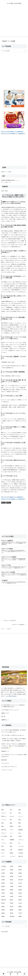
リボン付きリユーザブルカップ (9, 766)
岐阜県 (3, 889)
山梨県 (11, 886)
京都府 (20, 893)
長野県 (20, 886)
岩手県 (3, 869)
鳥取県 (11, 899)
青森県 (20, 866)
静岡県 (11, 889)
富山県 (11, 883)
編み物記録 (4, 759)
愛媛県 (20, 906)
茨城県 (20, 873)
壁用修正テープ (5, 751)
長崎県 (3, 913)
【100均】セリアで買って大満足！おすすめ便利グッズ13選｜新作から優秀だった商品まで (13, 739)
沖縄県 (20, 916)
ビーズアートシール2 (6, 769)
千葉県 (3, 879)
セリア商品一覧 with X (11, 696)
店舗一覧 (9, 502)
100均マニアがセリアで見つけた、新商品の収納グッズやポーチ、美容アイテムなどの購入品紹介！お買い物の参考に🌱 (13, 746)
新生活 (4, 502)
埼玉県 (20, 876)
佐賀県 (20, 909)
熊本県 (11, 913)
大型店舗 (3, 866)
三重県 (3, 893)
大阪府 (3, 896)
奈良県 (20, 896)
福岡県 (11, 909)
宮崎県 (3, 916)
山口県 (20, 903)
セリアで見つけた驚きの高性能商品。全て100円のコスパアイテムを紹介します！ (13, 731)
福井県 (3, 886)
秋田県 (20, 869)
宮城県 (11, 869)
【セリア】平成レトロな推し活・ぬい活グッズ (12, 735)
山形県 (3, 873)
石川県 (20, 883)
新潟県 (3, 883)
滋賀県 (11, 893)
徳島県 (3, 906)
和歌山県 (3, 899)
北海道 (11, 866)
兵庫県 (11, 896)
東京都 (11, 879)
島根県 (20, 899)
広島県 (11, 903)
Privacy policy (4, 931)
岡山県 (3, 903)
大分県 (20, 913)
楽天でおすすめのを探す (12, 131)
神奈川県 (20, 879)
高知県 (3, 909)
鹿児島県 (12, 916)
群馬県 (11, 876)
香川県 (11, 906)
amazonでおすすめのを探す (13, 133)
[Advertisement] (14, 22)
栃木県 (3, 876)
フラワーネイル (5, 763)
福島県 (11, 873)
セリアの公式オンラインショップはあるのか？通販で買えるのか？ (13, 755)
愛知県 (20, 889)
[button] (25, 51)
